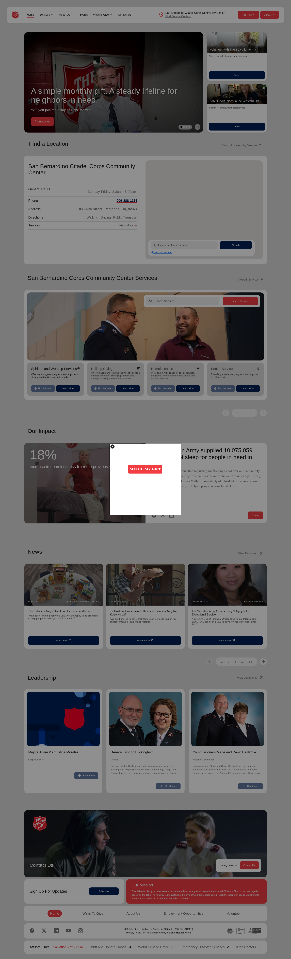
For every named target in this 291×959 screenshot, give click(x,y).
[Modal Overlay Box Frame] (145, 479)
